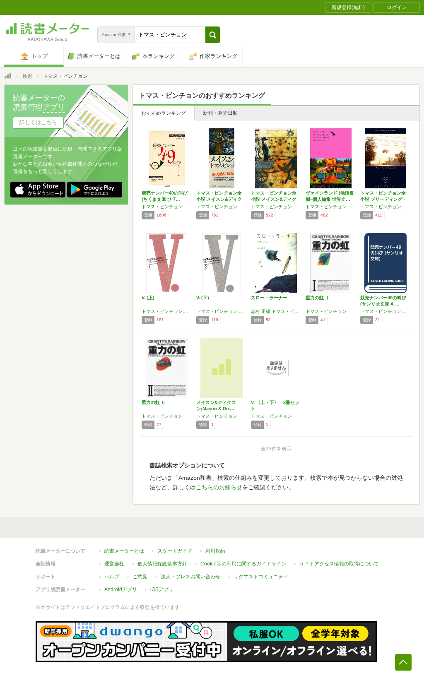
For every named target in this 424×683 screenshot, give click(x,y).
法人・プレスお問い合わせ (190, 576)
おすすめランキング (163, 113)
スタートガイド (174, 550)
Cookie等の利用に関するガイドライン (243, 563)
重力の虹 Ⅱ (154, 402)
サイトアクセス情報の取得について (339, 563)
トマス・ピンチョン (162, 206)
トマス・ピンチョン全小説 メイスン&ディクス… (219, 199)
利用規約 (215, 550)
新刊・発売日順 (220, 113)
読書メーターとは (124, 550)
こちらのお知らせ (219, 487)
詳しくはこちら (38, 122)
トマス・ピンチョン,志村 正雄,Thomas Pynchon (385, 311)
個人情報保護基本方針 (162, 563)
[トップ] (8, 77)
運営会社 (114, 563)
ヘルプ (111, 576)
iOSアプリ (161, 589)
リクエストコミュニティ (261, 576)
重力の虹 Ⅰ (318, 297)
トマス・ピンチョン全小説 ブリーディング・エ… (383, 199)
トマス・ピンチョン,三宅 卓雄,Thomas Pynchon (167, 311)
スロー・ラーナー (269, 297)
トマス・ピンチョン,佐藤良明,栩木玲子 (385, 206)
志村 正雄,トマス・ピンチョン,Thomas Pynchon (276, 311)
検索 (27, 76)
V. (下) (202, 297)
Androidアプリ (120, 589)
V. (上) (148, 297)
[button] (212, 34)
